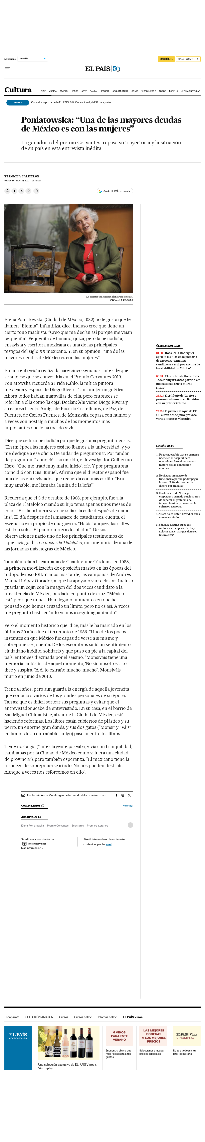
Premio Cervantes (57, 825)
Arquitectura (120, 91)
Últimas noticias (190, 91)
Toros (162, 91)
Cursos (63, 1017)
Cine (43, 91)
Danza (93, 91)
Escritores (78, 825)
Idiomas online (107, 1017)
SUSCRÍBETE (166, 59)
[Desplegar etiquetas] (130, 825)
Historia (105, 91)
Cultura (18, 90)
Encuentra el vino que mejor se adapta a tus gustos (118, 1053)
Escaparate (11, 1017)
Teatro (64, 91)
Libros (74, 91)
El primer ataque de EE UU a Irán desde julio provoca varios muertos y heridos (176, 415)
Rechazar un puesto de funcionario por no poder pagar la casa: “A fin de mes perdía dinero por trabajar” (178, 480)
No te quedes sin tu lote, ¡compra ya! (184, 1052)
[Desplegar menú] (7, 69)
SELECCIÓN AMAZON (39, 1017)
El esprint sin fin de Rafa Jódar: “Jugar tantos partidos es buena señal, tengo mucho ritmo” (178, 381)
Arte (84, 91)
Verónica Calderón (21, 176)
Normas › (128, 805)
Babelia (173, 91)
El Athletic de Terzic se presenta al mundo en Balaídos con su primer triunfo (177, 399)
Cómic (135, 91)
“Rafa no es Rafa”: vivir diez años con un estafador (179, 515)
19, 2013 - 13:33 (28, 180)
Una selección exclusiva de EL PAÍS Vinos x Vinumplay (67, 1066)
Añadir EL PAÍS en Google (117, 191)
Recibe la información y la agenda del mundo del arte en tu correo (66, 795)
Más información (31, 848)
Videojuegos (149, 91)
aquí (109, 844)
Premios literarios (97, 825)
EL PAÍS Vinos (133, 1017)
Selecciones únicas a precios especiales (151, 1052)
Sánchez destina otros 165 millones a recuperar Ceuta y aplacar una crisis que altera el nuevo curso (178, 529)
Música (53, 91)
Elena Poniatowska (32, 825)
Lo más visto (165, 445)
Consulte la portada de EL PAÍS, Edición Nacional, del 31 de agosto (71, 102)
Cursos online (83, 1017)
